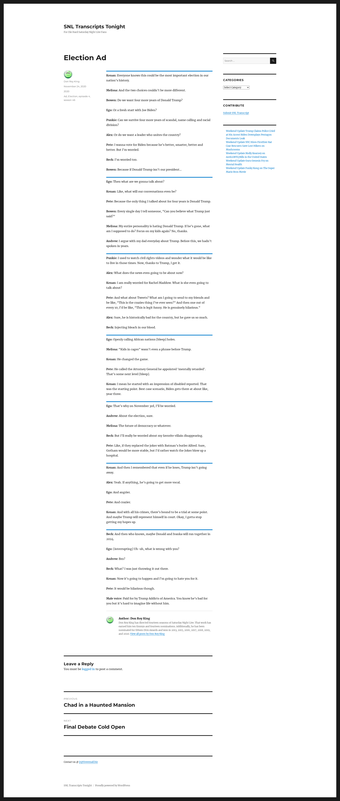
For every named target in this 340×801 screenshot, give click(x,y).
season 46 (69, 100)
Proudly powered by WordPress (112, 785)
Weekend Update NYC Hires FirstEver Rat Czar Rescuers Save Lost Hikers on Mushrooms (249, 146)
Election (73, 96)
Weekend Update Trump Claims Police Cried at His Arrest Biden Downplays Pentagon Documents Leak (250, 135)
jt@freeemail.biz (88, 761)
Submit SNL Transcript (236, 112)
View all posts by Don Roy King (147, 633)
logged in (88, 669)
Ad (65, 96)
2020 (66, 91)
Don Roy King (72, 81)
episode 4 (84, 96)
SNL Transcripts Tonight (94, 27)
